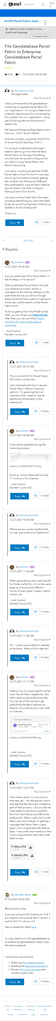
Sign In (51, 4)
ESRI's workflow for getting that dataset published (25, 322)
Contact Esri (44, 1015)
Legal (33, 1015)
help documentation (36, 966)
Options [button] (45, 22)
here (33, 927)
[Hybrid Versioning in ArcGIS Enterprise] (4, 241)
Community (29, 4)
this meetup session (33, 962)
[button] (42, 98)
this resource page (30, 969)
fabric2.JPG (21, 855)
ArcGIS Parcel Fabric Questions (24, 21)
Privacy (10, 1015)
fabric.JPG (20, 846)
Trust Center (22, 1015)
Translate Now (40, 36)
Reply (13, 222)
